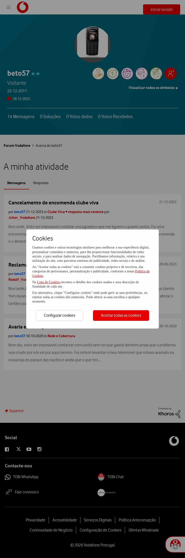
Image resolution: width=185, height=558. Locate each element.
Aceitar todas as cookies (121, 315)
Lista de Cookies (49, 282)
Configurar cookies (59, 315)
